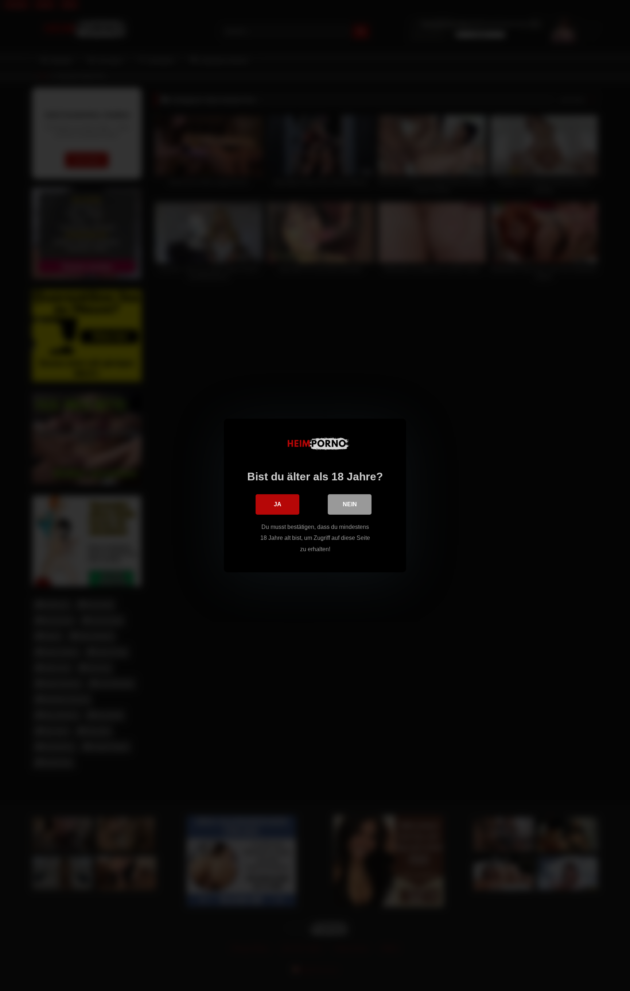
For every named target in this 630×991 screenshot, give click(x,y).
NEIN (350, 504)
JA (277, 504)
